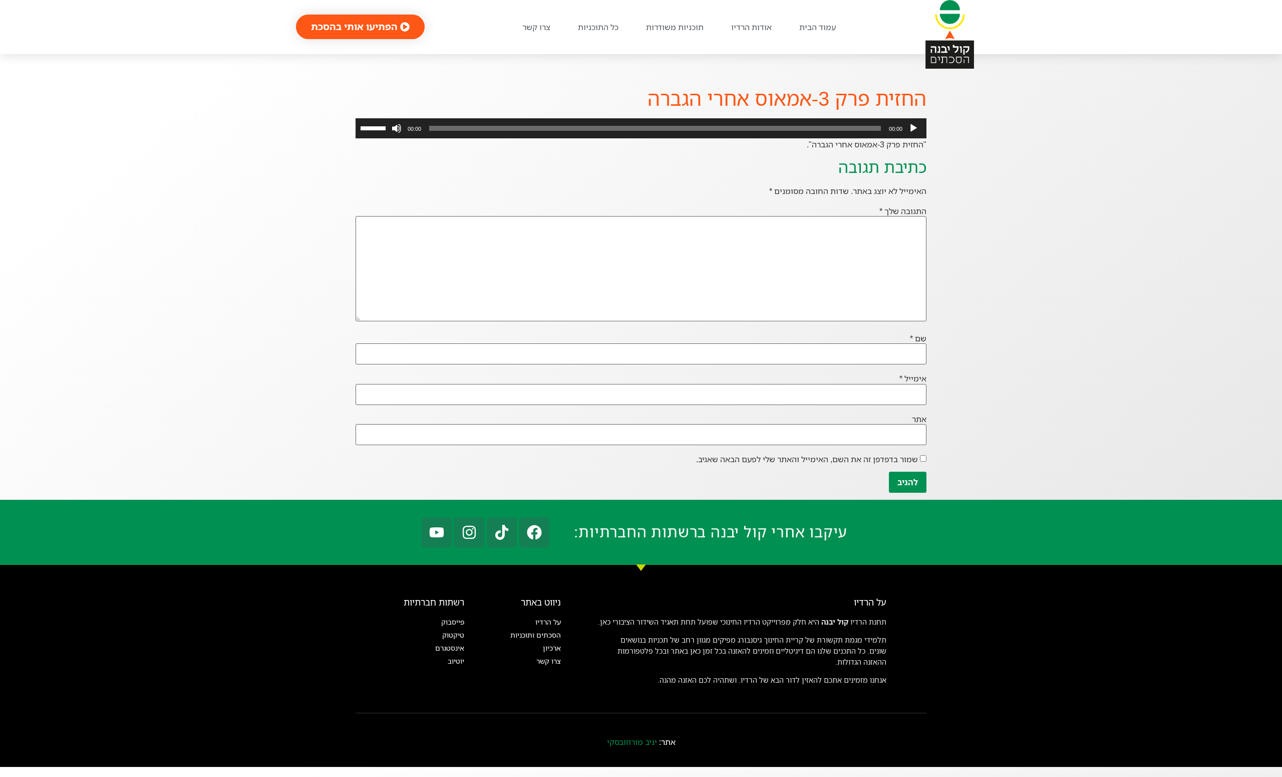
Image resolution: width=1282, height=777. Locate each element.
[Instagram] (469, 532)
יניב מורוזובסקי (632, 741)
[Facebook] (534, 532)
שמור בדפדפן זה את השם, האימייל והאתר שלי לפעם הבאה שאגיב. (807, 459)
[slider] (375, 127)
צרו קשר (536, 27)
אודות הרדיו (751, 27)
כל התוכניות (598, 27)
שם (918, 338)
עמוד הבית (817, 27)
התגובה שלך (902, 211)
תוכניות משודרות (675, 27)
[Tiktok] (502, 532)
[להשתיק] (397, 128)
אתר (919, 419)
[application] (641, 128)
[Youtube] (437, 532)
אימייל (912, 378)
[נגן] (913, 128)
